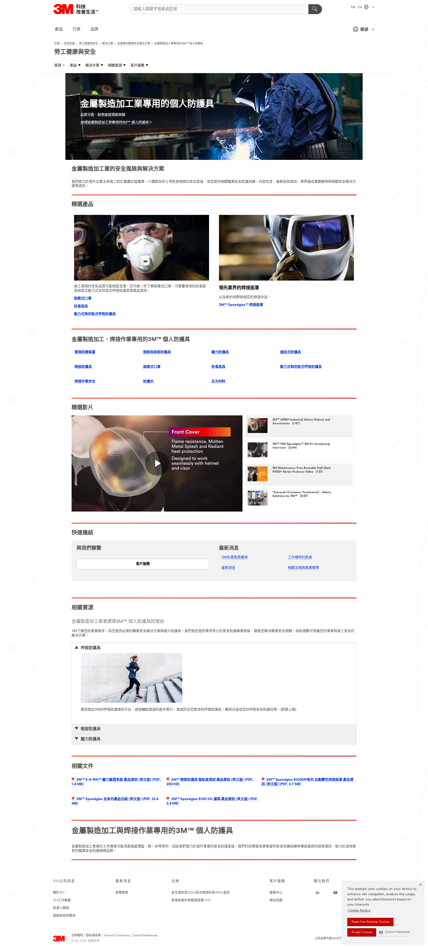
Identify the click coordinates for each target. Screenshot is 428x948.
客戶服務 (137, 65)
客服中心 (275, 892)
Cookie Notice (359, 911)
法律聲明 (77, 935)
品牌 (94, 29)
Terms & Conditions (116, 935)
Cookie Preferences (144, 935)
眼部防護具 (83, 367)
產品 (59, 29)
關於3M (58, 892)
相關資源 (115, 65)
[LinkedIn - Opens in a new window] (317, 892)
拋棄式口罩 (82, 298)
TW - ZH (356, 7)
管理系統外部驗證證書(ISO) (191, 900)
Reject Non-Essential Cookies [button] (370, 921)
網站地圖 (275, 900)
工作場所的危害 (300, 557)
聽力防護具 (220, 352)
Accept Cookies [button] (361, 932)
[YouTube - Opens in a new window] (335, 892)
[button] (394, 932)
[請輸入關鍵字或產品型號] (315, 9)
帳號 (364, 30)
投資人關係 (61, 908)
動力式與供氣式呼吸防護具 (95, 314)
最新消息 (228, 568)
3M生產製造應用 (234, 557)
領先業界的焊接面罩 (239, 288)
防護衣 (148, 381)
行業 (76, 29)
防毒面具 (81, 306)
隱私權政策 (93, 935)
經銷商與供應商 (64, 915)
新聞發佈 (121, 892)
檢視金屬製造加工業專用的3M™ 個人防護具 (114, 122)
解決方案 (92, 65)
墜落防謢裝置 (85, 352)
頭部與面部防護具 (157, 352)
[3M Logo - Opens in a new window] (82, 9)
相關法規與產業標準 (303, 568)
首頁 (57, 65)
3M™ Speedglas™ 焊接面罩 (241, 305)
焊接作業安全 (85, 381)
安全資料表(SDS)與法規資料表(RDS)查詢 (200, 892)
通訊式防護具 (290, 352)
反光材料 (218, 381)
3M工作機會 (62, 900)
